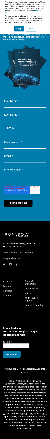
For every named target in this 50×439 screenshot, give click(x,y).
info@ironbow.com (12, 258)
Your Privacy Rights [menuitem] (31, 299)
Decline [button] (31, 29)
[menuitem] (13, 277)
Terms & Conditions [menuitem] (31, 282)
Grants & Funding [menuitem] (34, 305)
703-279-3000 (10, 252)
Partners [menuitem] (7, 291)
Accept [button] (19, 29)
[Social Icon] (5, 264)
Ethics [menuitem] (28, 293)
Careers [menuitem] (7, 286)
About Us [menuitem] (7, 281)
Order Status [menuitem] (32, 288)
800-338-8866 (27, 252)
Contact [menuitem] (7, 295)
